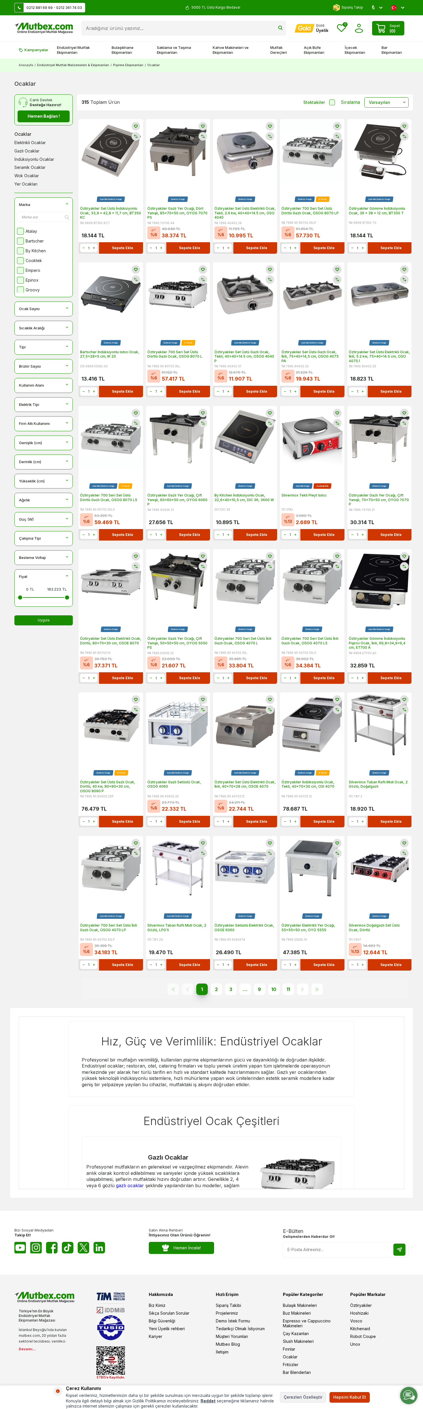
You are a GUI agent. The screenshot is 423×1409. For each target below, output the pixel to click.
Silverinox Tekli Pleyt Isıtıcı (304, 495)
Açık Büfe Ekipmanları (314, 50)
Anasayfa (26, 65)
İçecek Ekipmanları (355, 50)
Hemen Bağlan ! (44, 116)
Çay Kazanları (296, 1333)
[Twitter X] (83, 1247)
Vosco (356, 1320)
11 (288, 989)
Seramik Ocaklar (29, 167)
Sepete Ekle (122, 248)
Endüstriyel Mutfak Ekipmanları (73, 50)
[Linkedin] (99, 1247)
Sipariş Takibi (228, 1305)
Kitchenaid (360, 1328)
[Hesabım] (359, 28)
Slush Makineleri (298, 1341)
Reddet (208, 1400)
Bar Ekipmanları (392, 50)
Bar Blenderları (297, 1372)
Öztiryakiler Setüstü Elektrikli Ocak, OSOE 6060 (244, 927)
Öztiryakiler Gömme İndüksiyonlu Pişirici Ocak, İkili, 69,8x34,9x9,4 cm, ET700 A (377, 643)
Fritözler (290, 1364)
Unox (355, 1344)
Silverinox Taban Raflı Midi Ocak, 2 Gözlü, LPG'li (176, 927)
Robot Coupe (363, 1336)
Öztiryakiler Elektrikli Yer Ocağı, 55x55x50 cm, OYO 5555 (308, 927)
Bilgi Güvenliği (162, 1320)
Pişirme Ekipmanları (128, 65)
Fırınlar (289, 1349)
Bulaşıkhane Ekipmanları (123, 50)
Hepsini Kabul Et (349, 1397)
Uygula (43, 620)
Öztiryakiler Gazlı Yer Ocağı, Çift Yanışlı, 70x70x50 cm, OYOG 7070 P (379, 499)
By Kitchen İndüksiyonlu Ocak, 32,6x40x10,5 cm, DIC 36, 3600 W (244, 497)
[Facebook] (52, 1247)
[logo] (43, 28)
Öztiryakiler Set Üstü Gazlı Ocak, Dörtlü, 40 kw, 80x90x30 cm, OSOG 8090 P (107, 786)
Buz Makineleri (297, 1313)
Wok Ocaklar (26, 175)
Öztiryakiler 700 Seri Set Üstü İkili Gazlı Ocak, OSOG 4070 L (242, 640)
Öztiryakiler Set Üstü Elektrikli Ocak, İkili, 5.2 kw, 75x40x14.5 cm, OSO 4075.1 (379, 356)
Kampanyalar (36, 49)
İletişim (222, 1351)
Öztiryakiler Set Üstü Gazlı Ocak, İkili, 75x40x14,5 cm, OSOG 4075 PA (310, 356)
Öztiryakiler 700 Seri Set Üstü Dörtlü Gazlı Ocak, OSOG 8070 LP (310, 210)
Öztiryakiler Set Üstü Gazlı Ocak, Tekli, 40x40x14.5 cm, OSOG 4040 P (244, 356)
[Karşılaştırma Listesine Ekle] (136, 136)
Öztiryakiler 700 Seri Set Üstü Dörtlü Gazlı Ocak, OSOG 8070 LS (108, 497)
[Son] (317, 989)
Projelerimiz (227, 1313)
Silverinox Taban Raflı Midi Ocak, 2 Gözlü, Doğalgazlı (378, 784)
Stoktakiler (314, 102)
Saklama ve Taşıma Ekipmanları (174, 50)
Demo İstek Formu (233, 1320)
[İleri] (302, 989)
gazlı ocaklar (130, 1185)
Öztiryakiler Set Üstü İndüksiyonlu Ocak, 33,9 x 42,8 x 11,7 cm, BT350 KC (110, 212)
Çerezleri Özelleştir (303, 1397)
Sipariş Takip (352, 7)
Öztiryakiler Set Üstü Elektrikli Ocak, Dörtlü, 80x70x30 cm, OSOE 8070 (110, 640)
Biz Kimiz (157, 1305)
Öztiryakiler (361, 1305)
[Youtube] (20, 1247)
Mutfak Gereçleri (278, 50)
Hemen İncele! (187, 1247)
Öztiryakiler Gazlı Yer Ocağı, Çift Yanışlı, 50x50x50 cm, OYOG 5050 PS (177, 643)
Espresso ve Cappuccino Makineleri (307, 1323)
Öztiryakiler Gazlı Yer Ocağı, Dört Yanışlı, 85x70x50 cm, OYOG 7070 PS (177, 212)
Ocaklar (22, 134)
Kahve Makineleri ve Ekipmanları (231, 50)
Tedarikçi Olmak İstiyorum (240, 1328)
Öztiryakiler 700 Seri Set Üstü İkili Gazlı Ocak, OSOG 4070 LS (309, 640)
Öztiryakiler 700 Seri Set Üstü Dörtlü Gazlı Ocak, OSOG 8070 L (174, 354)
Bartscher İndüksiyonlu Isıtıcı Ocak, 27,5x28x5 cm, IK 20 (109, 354)
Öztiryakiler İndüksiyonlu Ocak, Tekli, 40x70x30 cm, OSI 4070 (307, 784)
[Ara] (280, 28)
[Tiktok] (67, 1247)
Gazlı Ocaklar (26, 150)
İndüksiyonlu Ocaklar (34, 159)
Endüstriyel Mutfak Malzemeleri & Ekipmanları (73, 65)
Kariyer (155, 1336)
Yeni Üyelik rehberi (167, 1328)
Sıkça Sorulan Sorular (169, 1313)
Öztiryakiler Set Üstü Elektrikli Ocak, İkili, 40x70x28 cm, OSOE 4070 (245, 784)
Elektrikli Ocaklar (30, 142)
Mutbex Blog (228, 1344)
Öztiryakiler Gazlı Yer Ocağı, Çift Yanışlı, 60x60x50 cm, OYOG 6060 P (177, 499)
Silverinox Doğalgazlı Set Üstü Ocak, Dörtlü (374, 927)
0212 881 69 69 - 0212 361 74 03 (54, 7)
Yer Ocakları (25, 184)
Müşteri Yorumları (232, 1336)
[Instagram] (36, 1247)
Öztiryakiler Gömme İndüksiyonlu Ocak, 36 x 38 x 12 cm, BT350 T (377, 210)
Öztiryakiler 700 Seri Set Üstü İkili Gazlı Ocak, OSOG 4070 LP (108, 927)
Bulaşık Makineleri (300, 1305)
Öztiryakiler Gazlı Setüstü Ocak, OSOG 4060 (174, 784)
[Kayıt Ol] (399, 1250)
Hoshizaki (359, 1313)
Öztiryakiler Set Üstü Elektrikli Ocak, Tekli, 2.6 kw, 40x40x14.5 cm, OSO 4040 (245, 212)
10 (273, 989)
